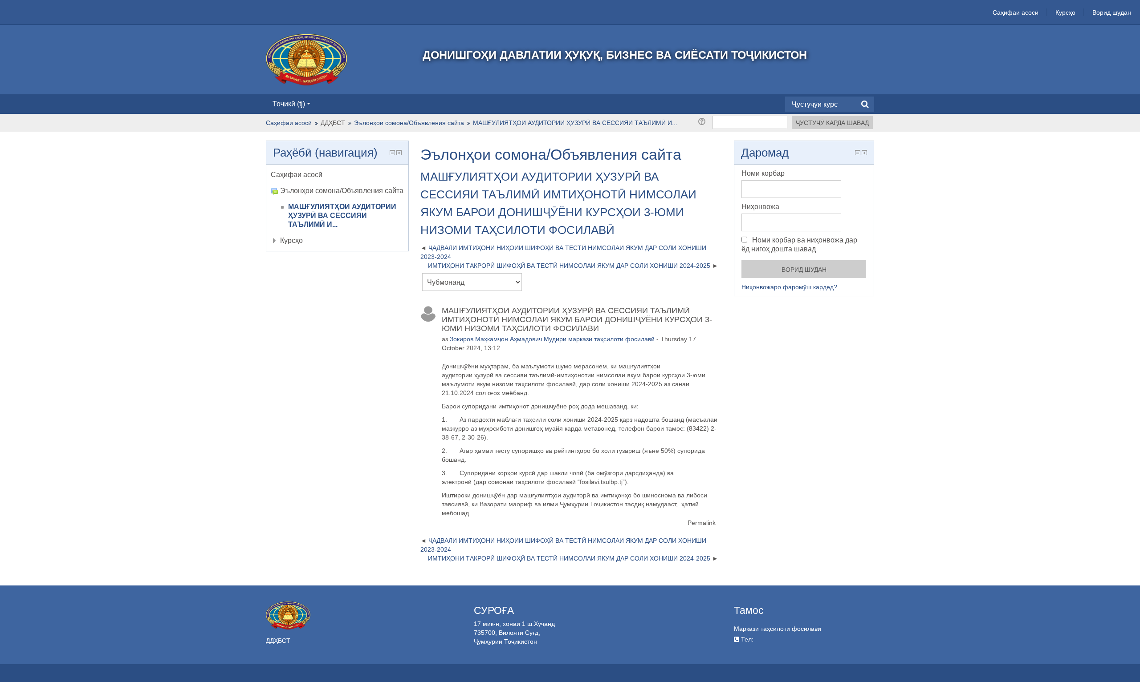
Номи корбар (763, 173)
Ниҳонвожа (760, 206)
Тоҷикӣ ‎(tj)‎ (289, 104)
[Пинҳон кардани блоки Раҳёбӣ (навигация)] (392, 152)
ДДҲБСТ (333, 122)
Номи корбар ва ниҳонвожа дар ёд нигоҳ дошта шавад (799, 244)
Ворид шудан (1111, 12)
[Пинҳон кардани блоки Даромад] (857, 152)
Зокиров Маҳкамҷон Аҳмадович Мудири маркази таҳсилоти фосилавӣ (552, 339)
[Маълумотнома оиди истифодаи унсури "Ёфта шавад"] (703, 121)
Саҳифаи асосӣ (1015, 12)
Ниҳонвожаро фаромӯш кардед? (789, 287)
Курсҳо (1065, 12)
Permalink (702, 522)
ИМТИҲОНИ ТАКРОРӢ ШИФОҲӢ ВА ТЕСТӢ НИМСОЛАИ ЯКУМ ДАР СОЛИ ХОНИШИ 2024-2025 (569, 265)
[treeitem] (337, 175)
